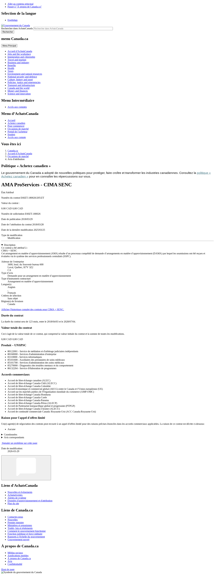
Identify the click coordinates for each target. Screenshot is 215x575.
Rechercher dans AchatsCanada (17, 28)
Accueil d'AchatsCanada (20, 153)
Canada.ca (13, 150)
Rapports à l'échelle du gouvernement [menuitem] (26, 536)
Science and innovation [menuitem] (19, 93)
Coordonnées (10, 434)
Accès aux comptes (17, 107)
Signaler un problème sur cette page (19, 443)
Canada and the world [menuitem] (18, 88)
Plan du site (13, 503)
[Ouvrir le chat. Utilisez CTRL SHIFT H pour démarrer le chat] (26, 467)
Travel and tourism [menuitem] (17, 59)
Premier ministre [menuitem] (16, 522)
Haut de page (7, 569)
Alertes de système (17, 497)
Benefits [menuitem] (12, 65)
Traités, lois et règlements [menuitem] (20, 528)
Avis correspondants (14, 437)
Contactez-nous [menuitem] (15, 517)
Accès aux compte (17, 137)
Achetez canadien (16, 123)
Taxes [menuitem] (10, 71)
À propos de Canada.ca (19, 558)
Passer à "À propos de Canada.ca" (25, 6)
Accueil (11, 120)
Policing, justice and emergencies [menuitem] (24, 82)
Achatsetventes (15, 495)
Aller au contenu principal (20, 4)
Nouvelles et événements (20, 492)
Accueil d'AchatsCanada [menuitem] (20, 51)
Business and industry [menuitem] (18, 62)
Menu (9, 46)
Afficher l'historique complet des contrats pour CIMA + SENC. (32, 309)
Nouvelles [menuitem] (13, 519)
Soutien (11, 134)
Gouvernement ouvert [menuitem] (18, 539)
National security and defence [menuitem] (22, 76)
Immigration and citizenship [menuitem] (21, 57)
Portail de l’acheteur (17, 131)
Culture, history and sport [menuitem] (20, 79)
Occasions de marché (18, 128)
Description (9, 245)
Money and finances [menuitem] (18, 91)
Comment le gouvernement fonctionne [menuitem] (27, 531)
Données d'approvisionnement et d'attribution (30, 500)
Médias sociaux (15, 552)
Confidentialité (15, 564)
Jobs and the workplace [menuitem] (19, 54)
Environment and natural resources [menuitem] (25, 74)
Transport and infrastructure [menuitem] (21, 85)
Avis (10, 561)
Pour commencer (16, 126)
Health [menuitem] (11, 68)
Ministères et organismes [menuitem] (20, 525)
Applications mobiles (18, 555)
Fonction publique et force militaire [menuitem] (25, 534)
